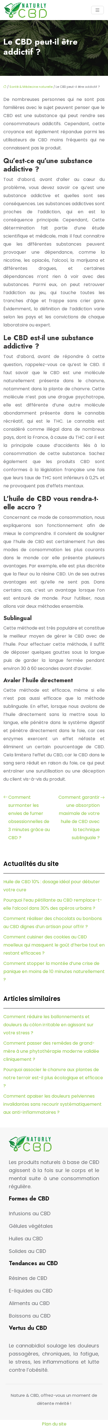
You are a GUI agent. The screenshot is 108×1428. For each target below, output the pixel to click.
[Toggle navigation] (97, 10)
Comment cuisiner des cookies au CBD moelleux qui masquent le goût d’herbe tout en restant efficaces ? (54, 945)
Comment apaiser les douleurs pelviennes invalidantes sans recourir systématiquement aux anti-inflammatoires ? (52, 1104)
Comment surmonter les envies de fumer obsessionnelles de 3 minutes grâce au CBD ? (29, 817)
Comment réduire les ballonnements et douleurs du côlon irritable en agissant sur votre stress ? (48, 1024)
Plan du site (54, 1424)
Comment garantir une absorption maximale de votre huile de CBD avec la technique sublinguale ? (79, 817)
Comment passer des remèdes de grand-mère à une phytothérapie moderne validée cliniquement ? (51, 1051)
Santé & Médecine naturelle (31, 86)
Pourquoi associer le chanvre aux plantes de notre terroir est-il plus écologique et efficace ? (53, 1077)
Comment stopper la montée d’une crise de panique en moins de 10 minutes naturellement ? (54, 971)
